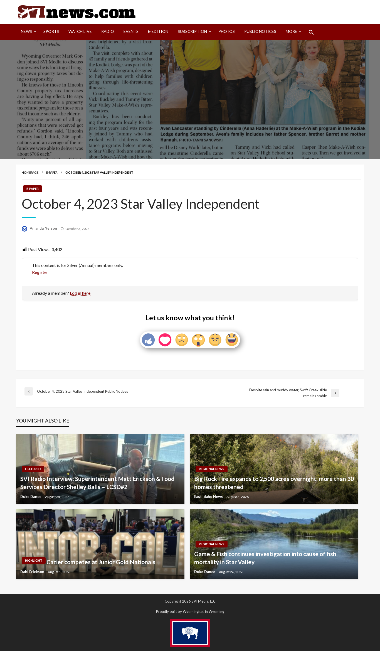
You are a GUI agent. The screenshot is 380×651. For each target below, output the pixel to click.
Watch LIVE (80, 31)
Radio (107, 31)
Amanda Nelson (44, 228)
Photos (226, 31)
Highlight (33, 560)
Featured (33, 469)
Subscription (192, 31)
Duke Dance (31, 496)
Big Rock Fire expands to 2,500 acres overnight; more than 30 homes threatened (274, 482)
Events (131, 31)
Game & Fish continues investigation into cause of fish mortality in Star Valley (265, 557)
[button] (311, 32)
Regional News (211, 469)
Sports (51, 31)
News (26, 31)
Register (40, 272)
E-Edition (158, 31)
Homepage (30, 172)
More (291, 31)
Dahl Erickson (32, 571)
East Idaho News (209, 496)
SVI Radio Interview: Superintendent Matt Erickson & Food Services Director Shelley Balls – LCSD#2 (97, 482)
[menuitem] (27, 32)
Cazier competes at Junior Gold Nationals (101, 561)
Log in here (80, 293)
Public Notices (260, 31)
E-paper (52, 172)
